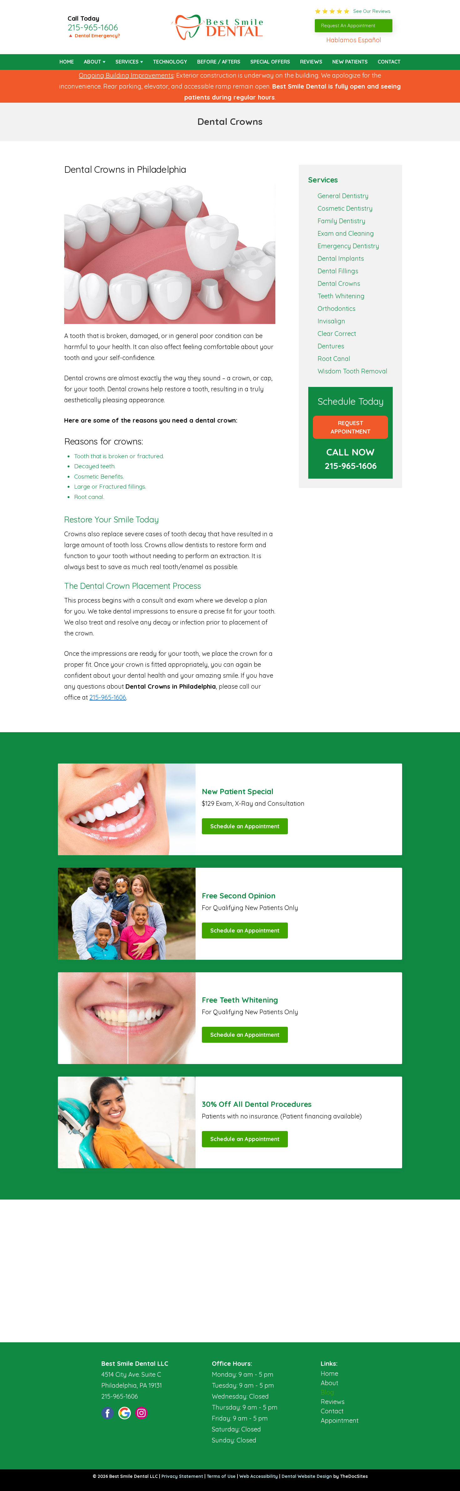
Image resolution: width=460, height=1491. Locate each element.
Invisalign (331, 321)
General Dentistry (343, 196)
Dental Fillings (338, 271)
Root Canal (334, 358)
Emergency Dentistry (348, 246)
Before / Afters (218, 62)
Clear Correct (337, 333)
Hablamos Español (353, 40)
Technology (170, 62)
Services (127, 62)
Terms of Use (221, 1476)
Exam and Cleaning (346, 233)
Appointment (340, 1420)
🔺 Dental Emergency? (94, 36)
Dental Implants (341, 258)
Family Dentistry (341, 221)
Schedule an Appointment (244, 826)
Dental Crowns (339, 283)
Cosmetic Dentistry (345, 208)
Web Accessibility (258, 1476)
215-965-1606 (93, 27)
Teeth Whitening (341, 296)
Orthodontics (336, 308)
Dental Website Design (307, 1476)
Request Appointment (351, 427)
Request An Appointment (348, 25)
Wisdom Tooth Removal (352, 371)
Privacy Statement (182, 1476)
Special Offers (270, 62)
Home (66, 62)
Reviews (311, 62)
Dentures (331, 346)
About (92, 62)
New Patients (350, 62)
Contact (389, 62)
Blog (327, 1392)
